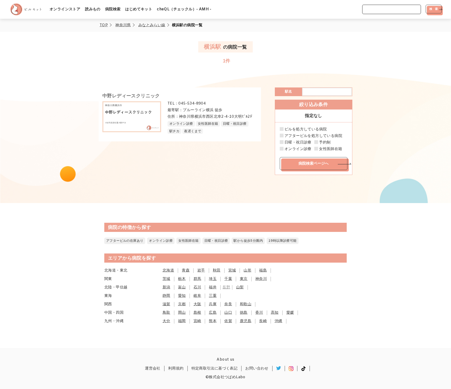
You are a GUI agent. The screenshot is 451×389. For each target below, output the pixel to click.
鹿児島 (245, 321)
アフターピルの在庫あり (124, 241)
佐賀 (228, 321)
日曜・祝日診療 (297, 142)
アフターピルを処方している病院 (313, 136)
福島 (263, 270)
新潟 (166, 287)
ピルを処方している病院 (305, 129)
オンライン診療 (297, 149)
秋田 (217, 270)
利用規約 (176, 368)
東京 (244, 278)
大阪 (197, 304)
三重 (213, 295)
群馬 (197, 278)
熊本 (213, 321)
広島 (213, 312)
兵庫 (213, 304)
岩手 (201, 270)
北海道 (168, 270)
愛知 (182, 295)
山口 (228, 312)
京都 (182, 304)
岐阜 (197, 295)
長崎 (263, 321)
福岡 (182, 321)
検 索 (433, 9)
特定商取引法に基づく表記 (214, 368)
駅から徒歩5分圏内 (248, 241)
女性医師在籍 (330, 149)
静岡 (166, 295)
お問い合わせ (256, 368)
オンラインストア (65, 9)
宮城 (232, 270)
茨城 (166, 278)
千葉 (228, 278)
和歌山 (245, 304)
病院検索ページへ (314, 163)
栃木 (182, 278)
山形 (247, 270)
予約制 (324, 142)
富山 (182, 287)
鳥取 (166, 312)
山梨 (240, 287)
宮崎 (197, 321)
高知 (275, 312)
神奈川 (261, 278)
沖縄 (278, 321)
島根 (197, 312)
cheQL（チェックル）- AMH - (184, 9)
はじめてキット (138, 9)
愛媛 (290, 312)
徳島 (244, 312)
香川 (259, 312)
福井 (213, 287)
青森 (186, 270)
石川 (197, 287)
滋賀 (166, 304)
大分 (166, 321)
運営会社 (152, 368)
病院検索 (113, 9)
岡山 (182, 312)
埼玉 (213, 278)
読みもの (93, 9)
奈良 (228, 304)
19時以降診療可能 (282, 241)
